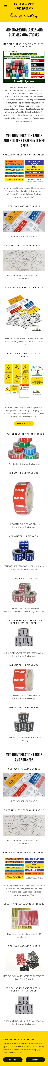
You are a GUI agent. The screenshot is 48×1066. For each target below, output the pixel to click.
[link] (24, 16)
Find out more (24, 424)
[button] (6, 6)
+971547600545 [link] (24, 8)
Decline (13, 1060)
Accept (35, 1060)
